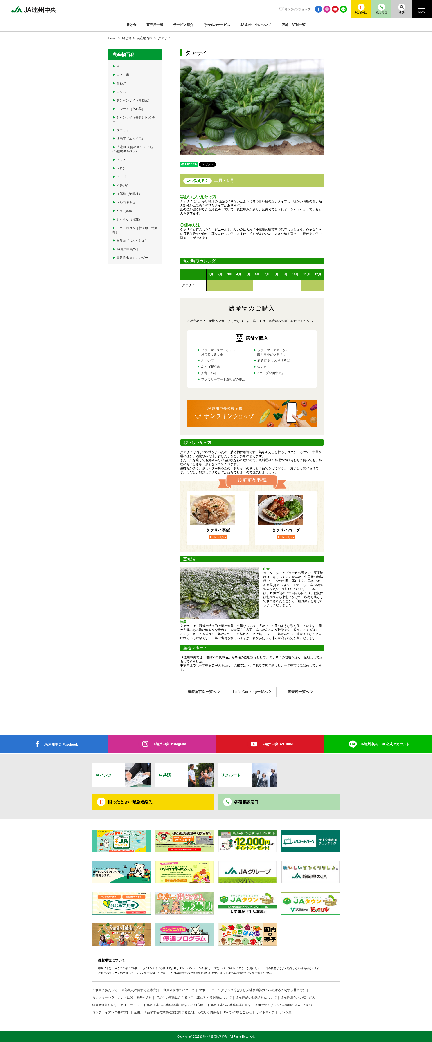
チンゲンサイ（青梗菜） (131, 100)
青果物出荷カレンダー (130, 257)
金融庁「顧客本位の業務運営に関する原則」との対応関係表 (176, 1012)
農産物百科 (145, 38)
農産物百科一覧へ (202, 692)
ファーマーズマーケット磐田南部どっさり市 (274, 352)
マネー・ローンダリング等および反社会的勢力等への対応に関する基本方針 (252, 990)
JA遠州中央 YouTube (277, 744)
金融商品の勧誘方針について (256, 997)
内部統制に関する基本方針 (140, 990)
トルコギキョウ (125, 202)
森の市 (262, 367)
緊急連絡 (361, 12)
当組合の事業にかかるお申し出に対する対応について (194, 997)
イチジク (120, 185)
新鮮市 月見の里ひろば (273, 360)
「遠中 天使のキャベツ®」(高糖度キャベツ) (133, 149)
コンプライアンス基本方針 (111, 1012)
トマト (119, 159)
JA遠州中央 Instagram (169, 744)
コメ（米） (122, 74)
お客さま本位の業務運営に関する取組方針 (173, 1005)
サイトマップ (265, 1012)
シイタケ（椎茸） (127, 219)
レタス (119, 92)
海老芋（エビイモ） (128, 138)
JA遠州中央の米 (125, 249)
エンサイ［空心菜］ (128, 109)
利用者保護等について (179, 990)
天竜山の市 (209, 373)
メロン (119, 168)
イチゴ (119, 177)
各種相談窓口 (246, 802)
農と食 (131, 25)
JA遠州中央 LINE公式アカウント (385, 744)
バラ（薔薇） (123, 211)
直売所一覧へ (298, 692)
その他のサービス (216, 25)
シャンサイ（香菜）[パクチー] (133, 119)
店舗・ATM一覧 (293, 25)
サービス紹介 (183, 25)
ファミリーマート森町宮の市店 (223, 379)
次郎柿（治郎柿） (127, 194)
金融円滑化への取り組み (298, 997)
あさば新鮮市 (210, 367)
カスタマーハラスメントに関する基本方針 (122, 997)
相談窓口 (381, 12)
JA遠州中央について (256, 25)
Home (112, 38)
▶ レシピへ (218, 537)
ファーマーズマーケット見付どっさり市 (218, 352)
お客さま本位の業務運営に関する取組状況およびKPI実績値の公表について (260, 1005)
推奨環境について (241, 973)
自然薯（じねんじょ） (130, 240)
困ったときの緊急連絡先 (130, 802)
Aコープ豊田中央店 (270, 373)
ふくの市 (207, 360)
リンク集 (285, 1012)
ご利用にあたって (104, 990)
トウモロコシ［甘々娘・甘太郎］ (135, 230)
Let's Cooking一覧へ (250, 692)
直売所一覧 (154, 25)
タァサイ (120, 130)
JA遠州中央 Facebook (61, 744)
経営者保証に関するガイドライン (116, 1005)
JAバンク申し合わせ (237, 1012)
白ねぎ (119, 83)
